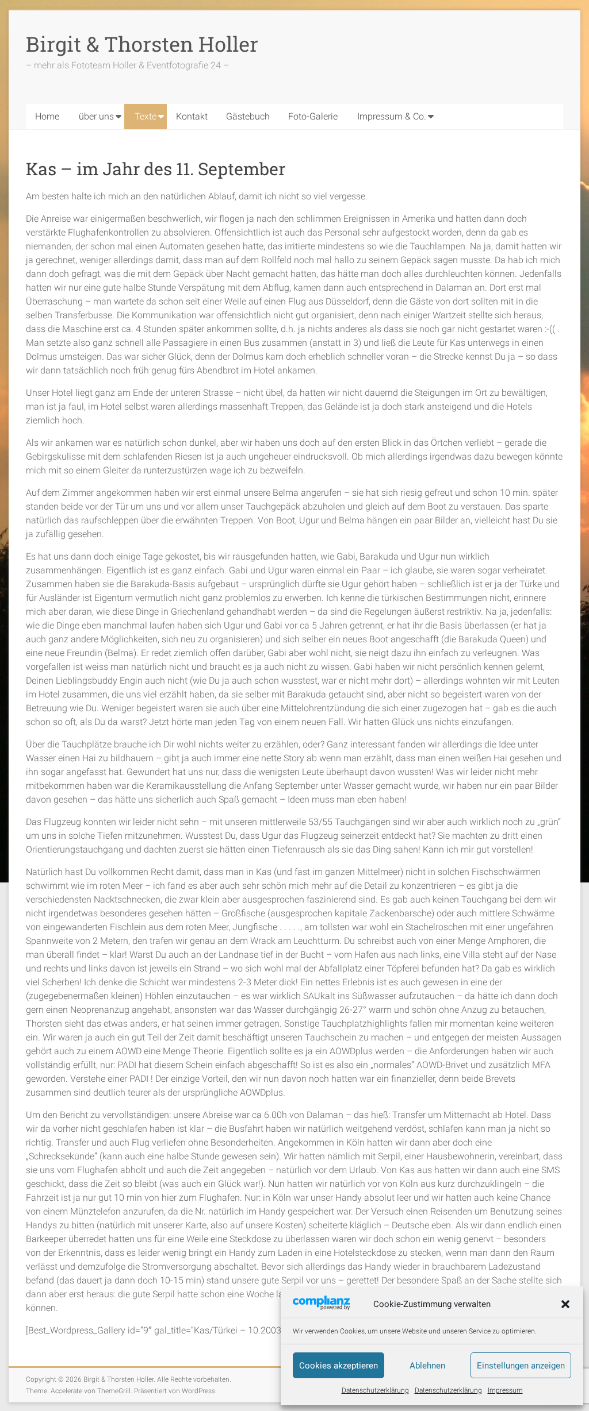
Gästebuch (248, 116)
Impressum (505, 1390)
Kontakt (192, 116)
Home (47, 116)
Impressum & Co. (391, 116)
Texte (145, 116)
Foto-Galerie (313, 116)
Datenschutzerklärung (375, 1390)
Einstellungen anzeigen (521, 1365)
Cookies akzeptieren (338, 1365)
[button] (565, 1304)
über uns (96, 116)
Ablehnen (427, 1365)
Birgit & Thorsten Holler (142, 43)
